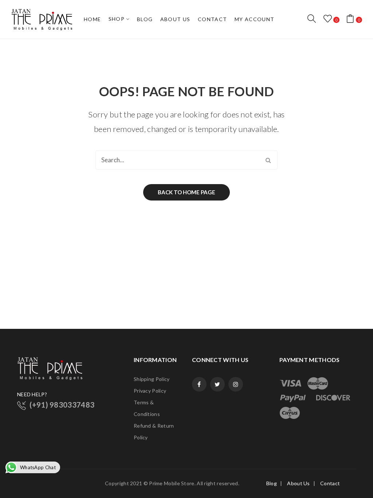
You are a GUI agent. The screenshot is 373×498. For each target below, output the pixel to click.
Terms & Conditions (147, 408)
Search (268, 160)
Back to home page (186, 192)
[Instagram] (235, 384)
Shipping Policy (152, 379)
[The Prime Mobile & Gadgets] (42, 18)
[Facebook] (199, 384)
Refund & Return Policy (154, 431)
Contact (330, 483)
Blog (271, 483)
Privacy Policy (150, 391)
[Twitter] (217, 384)
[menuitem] (92, 19)
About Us (298, 483)
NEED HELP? (32, 394)
